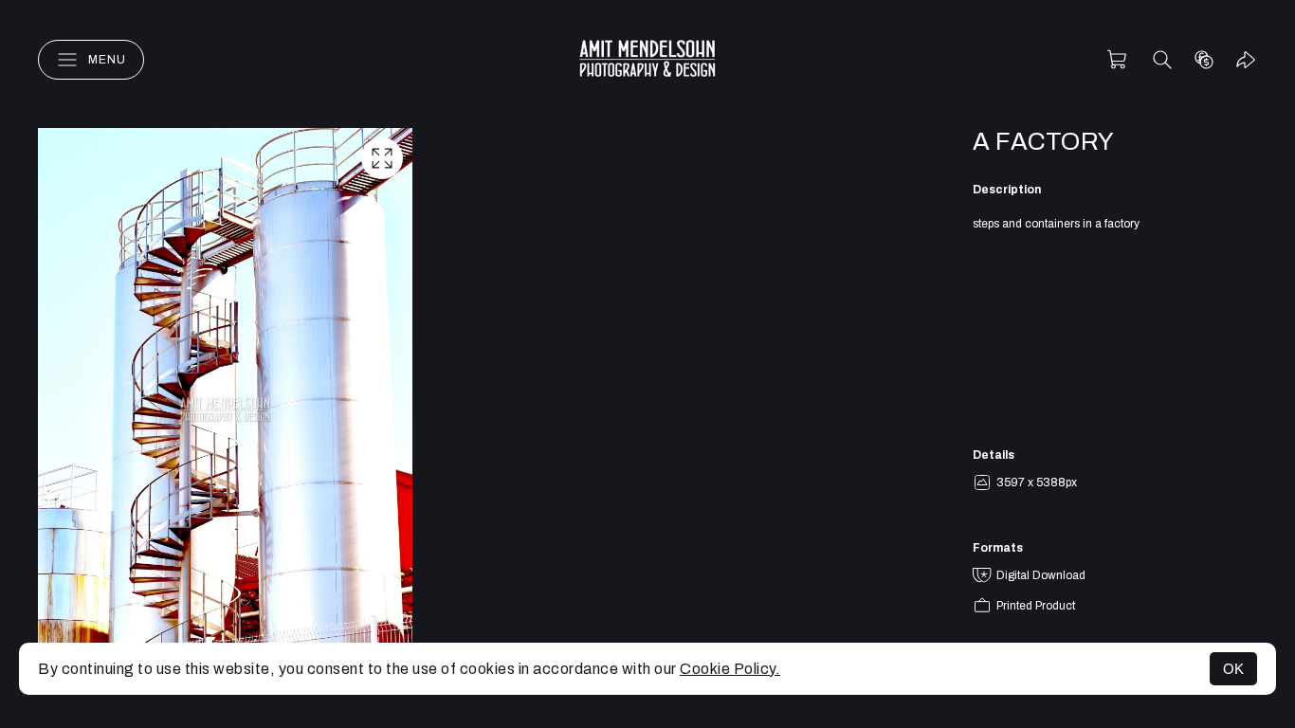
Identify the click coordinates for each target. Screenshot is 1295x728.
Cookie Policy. (730, 669)
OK (1233, 669)
